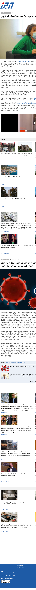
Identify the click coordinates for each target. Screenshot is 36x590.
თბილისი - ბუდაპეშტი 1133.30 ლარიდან (13, 198)
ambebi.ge (4, 412)
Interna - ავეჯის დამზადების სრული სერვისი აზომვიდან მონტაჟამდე (14, 502)
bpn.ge (3, 459)
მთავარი (20, 566)
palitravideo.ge (5, 231)
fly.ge (2, 184)
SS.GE (3, 139)
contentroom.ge (5, 509)
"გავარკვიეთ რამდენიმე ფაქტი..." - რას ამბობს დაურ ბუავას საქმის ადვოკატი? (17, 246)
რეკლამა (20, 567)
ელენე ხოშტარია (23, 61)
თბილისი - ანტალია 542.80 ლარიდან (12, 176)
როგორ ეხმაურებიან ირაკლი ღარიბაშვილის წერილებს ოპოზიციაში (15, 474)
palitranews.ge (5, 481)
